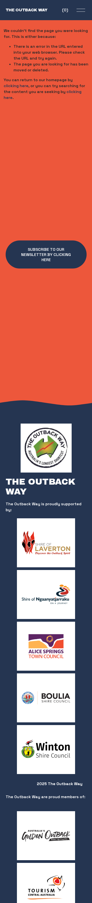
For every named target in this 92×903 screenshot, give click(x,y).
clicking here (16, 85)
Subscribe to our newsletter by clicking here (46, 254)
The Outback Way (27, 10)
